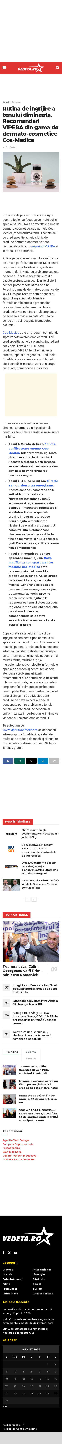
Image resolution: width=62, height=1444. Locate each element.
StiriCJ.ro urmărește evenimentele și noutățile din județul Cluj (40, 833)
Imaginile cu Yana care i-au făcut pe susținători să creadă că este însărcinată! (35, 989)
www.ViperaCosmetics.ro (20, 730)
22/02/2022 (10, 147)
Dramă (7, 1274)
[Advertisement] (31, 31)
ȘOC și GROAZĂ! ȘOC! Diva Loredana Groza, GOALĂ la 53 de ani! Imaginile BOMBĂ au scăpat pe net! (35, 1018)
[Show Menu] (4, 68)
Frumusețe (10, 1288)
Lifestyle (39, 1274)
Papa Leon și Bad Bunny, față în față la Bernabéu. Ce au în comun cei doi (40, 884)
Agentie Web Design (16, 1140)
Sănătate (39, 1279)
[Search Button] (57, 68)
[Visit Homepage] (31, 68)
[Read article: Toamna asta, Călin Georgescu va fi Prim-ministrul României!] (31, 941)
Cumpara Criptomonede (18, 1144)
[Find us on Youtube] (15, 1253)
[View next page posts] (34, 899)
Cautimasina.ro (12, 1151)
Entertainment (13, 1279)
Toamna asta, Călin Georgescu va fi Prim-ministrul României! (22, 970)
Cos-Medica (11, 332)
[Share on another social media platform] (54, 761)
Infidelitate (10, 1293)
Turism (38, 1288)
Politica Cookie (12, 1424)
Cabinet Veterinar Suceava (19, 1155)
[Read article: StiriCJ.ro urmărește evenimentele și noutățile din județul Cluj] (11, 834)
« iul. (5, 1406)
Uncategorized (43, 1293)
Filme (6, 1284)
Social (37, 1284)
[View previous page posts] (27, 899)
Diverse (16, 102)
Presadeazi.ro (11, 1148)
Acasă (6, 102)
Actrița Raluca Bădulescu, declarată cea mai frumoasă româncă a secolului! (32, 1035)
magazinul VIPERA (42, 246)
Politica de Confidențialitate (20, 1428)
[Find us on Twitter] (9, 1253)
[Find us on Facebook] (3, 1253)
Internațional (42, 1269)
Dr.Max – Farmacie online (18, 1159)
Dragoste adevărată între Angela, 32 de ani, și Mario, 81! (36, 1002)
